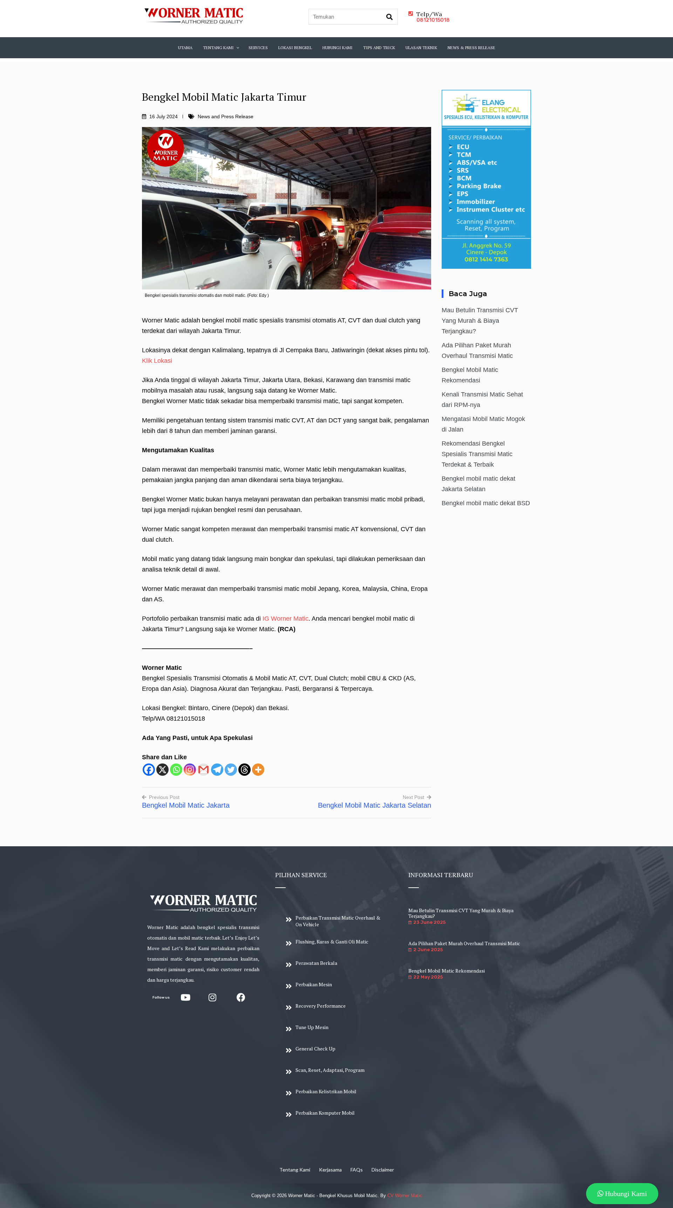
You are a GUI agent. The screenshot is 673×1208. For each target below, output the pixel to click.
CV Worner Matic (404, 1195)
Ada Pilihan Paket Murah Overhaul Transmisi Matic (464, 943)
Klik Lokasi (157, 360)
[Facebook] (149, 769)
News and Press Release (225, 116)
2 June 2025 (428, 949)
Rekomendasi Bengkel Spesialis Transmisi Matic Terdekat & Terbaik (477, 454)
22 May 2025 (428, 977)
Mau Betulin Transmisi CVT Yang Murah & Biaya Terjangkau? (480, 321)
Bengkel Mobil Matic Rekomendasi (446, 970)
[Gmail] (203, 769)
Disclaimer (383, 1170)
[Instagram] (190, 769)
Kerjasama (330, 1170)
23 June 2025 (429, 922)
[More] (258, 769)
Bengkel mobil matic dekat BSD (486, 503)
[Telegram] (217, 769)
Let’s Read (184, 948)
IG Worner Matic (284, 618)
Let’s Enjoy (234, 937)
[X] (162, 769)
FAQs (357, 1170)
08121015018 (433, 20)
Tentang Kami (294, 1170)
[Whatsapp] (176, 769)
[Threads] (244, 769)
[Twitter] (231, 769)
